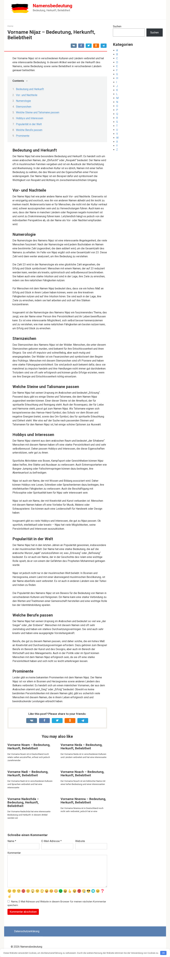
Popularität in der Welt (29, 124)
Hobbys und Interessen (29, 118)
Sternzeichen (23, 106)
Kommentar (14, 852)
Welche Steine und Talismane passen (37, 112)
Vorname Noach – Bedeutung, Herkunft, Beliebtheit (82, 773)
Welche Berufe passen (29, 130)
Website (80, 841)
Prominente (22, 135)
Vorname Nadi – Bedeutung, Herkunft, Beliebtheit (27, 773)
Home (10, 26)
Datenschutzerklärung (26, 931)
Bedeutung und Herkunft (30, 89)
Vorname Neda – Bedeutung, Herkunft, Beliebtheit (81, 746)
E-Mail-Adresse (51, 841)
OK (163, 953)
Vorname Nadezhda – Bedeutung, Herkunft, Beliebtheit (23, 802)
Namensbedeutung (52, 5)
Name (11, 841)
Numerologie (23, 100)
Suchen (117, 26)
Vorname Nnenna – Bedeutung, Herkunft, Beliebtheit (83, 800)
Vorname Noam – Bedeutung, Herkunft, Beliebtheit (28, 746)
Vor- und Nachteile (26, 95)
